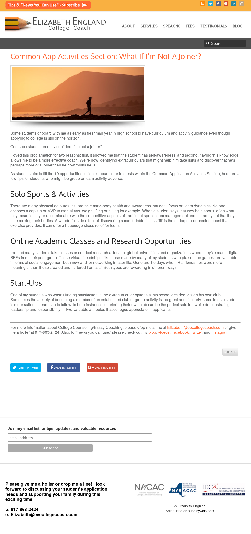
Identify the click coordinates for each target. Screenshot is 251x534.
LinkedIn (233, 3)
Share (230, 352)
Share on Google (105, 367)
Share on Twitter (28, 367)
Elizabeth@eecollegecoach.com (195, 327)
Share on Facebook (65, 367)
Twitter (210, 3)
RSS (202, 3)
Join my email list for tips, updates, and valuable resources (62, 429)
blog (152, 332)
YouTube (226, 3)
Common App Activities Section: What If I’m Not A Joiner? (105, 56)
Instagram (241, 3)
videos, (164, 332)
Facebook (218, 3)
